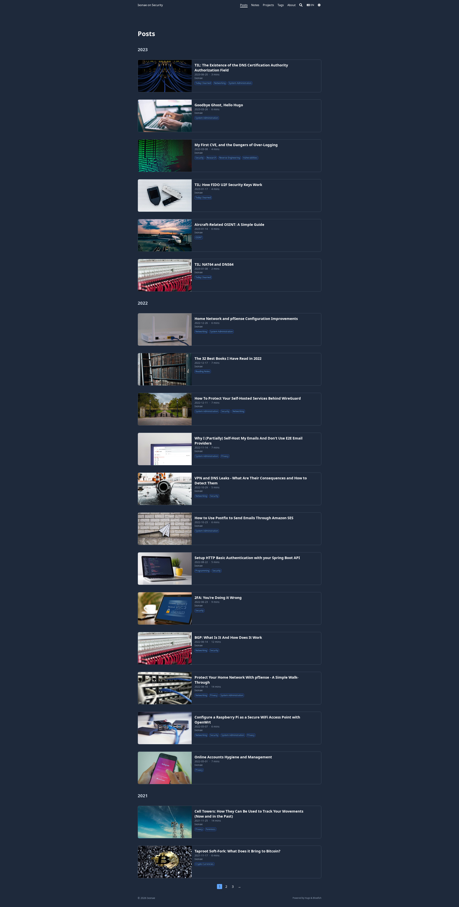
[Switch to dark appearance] (319, 5)
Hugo (307, 897)
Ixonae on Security (150, 5)
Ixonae (199, 78)
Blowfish (317, 897)
